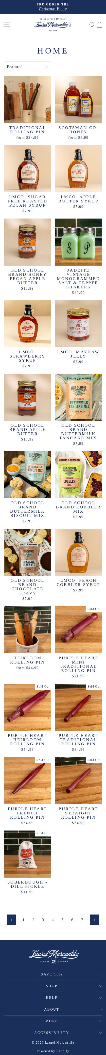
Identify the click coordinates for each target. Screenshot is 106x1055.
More (51, 1021)
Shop (51, 986)
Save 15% (51, 974)
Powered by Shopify (53, 1051)
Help (51, 997)
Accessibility (51, 1033)
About (51, 1009)
